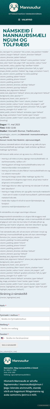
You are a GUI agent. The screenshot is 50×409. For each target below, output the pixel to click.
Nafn (3, 305)
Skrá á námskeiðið (9, 345)
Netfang (4, 324)
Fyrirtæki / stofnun (9, 315)
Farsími (4, 334)
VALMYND (27, 19)
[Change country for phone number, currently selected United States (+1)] (2, 338)
